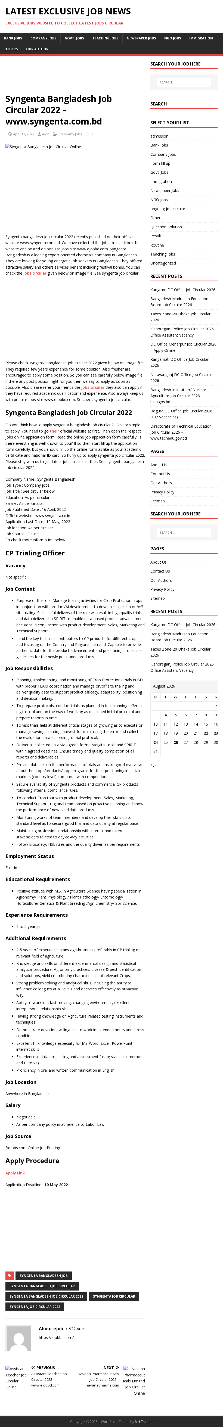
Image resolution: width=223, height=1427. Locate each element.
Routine (157, 245)
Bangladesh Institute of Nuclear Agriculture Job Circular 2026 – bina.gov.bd (178, 396)
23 (216, 733)
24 (155, 742)
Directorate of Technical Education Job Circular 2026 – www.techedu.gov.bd (181, 432)
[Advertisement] (75, 77)
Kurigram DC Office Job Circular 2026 (182, 289)
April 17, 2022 (23, 134)
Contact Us (160, 473)
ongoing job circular (167, 208)
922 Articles (79, 1328)
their (54, 431)
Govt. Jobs (74, 38)
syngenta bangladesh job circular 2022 (46, 1296)
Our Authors (38, 49)
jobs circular (35, 273)
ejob (45, 134)
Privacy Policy (162, 492)
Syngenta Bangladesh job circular (42, 1286)
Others (11, 49)
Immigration (201, 38)
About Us (158, 464)
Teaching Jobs (105, 38)
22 (206, 733)
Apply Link (15, 1173)
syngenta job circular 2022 (35, 1306)
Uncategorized (163, 263)
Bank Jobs (13, 38)
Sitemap (157, 500)
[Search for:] (184, 82)
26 (176, 742)
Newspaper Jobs (141, 38)
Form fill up (160, 163)
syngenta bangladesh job (44, 1275)
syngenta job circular (114, 1296)
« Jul (153, 764)
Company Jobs (43, 38)
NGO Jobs (172, 38)
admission (159, 136)
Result (155, 235)
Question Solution (166, 226)
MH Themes (144, 1421)
